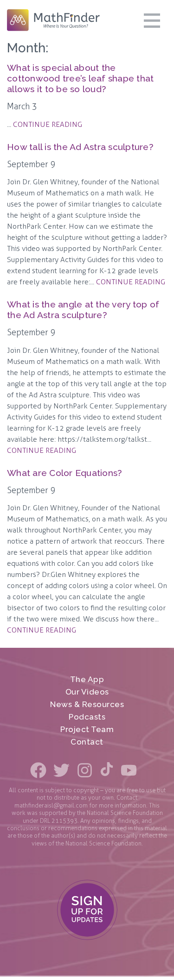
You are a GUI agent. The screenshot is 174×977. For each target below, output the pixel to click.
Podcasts (87, 717)
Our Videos (87, 692)
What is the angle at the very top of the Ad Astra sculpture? (83, 309)
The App (87, 679)
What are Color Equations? (64, 473)
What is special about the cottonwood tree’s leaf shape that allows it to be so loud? (80, 78)
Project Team (87, 729)
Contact (87, 742)
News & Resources (87, 704)
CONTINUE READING (47, 124)
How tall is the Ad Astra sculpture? (80, 147)
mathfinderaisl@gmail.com (51, 805)
